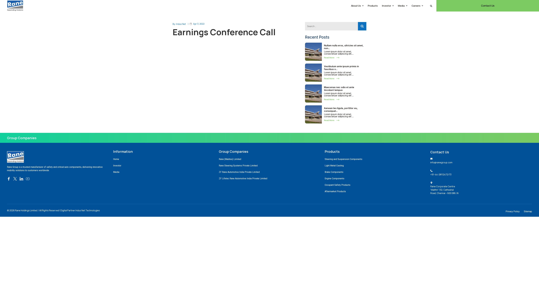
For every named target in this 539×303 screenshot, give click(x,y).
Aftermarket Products (335, 191)
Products (373, 5)
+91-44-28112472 (439, 174)
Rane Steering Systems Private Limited (238, 165)
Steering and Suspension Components (343, 159)
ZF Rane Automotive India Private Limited (239, 172)
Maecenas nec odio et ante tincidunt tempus (339, 88)
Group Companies (21, 138)
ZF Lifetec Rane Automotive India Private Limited (243, 178)
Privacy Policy (513, 211)
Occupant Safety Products (337, 185)
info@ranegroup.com (441, 162)
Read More (329, 57)
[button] (357, 6)
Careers (416, 5)
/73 (449, 174)
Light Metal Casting (334, 165)
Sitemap (528, 211)
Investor (386, 5)
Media (401, 5)
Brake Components (334, 172)
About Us (356, 5)
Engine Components (334, 178)
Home (116, 159)
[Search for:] (335, 26)
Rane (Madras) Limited (230, 159)
